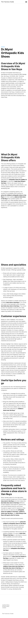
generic (3, 46)
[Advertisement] (14, 23)
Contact (4, 607)
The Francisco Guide (7, 1)
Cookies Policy (5, 605)
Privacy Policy (5, 606)
